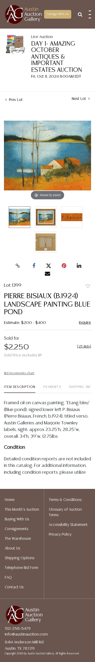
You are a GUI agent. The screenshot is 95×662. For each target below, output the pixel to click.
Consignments (16, 529)
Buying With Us (17, 519)
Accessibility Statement (68, 525)
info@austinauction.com (26, 634)
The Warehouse (18, 539)
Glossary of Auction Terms (65, 512)
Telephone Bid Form (21, 568)
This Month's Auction (22, 509)
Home (10, 500)
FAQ (8, 577)
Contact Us (14, 587)
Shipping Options (19, 558)
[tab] (19, 389)
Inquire (85, 322)
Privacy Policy (60, 534)
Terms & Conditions (65, 500)
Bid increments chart (19, 373)
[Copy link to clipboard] (18, 266)
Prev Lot (15, 100)
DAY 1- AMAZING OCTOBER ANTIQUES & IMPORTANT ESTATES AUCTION (56, 57)
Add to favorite (88, 286)
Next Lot (79, 99)
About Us (12, 548)
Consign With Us (58, 14)
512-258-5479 (18, 629)
